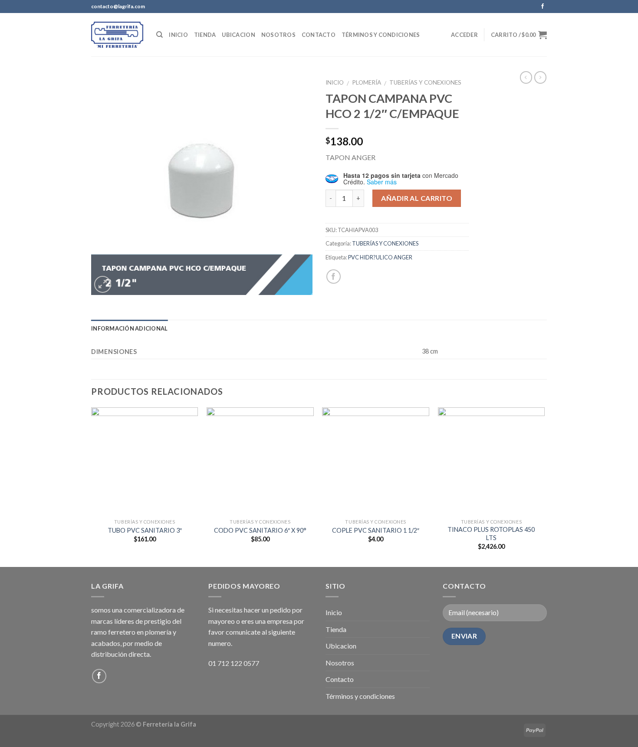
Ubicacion (238, 34)
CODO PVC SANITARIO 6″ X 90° (260, 530)
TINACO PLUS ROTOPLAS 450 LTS (491, 533)
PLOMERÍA (366, 82)
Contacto (318, 34)
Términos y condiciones (381, 34)
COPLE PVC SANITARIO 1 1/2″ (375, 530)
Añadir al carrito (416, 198)
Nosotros (278, 34)
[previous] (91, 486)
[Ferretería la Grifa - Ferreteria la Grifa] (117, 34)
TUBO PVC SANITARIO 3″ (145, 530)
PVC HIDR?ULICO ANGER (380, 257)
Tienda (205, 34)
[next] (544, 486)
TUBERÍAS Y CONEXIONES (425, 82)
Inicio (178, 34)
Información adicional (129, 328)
